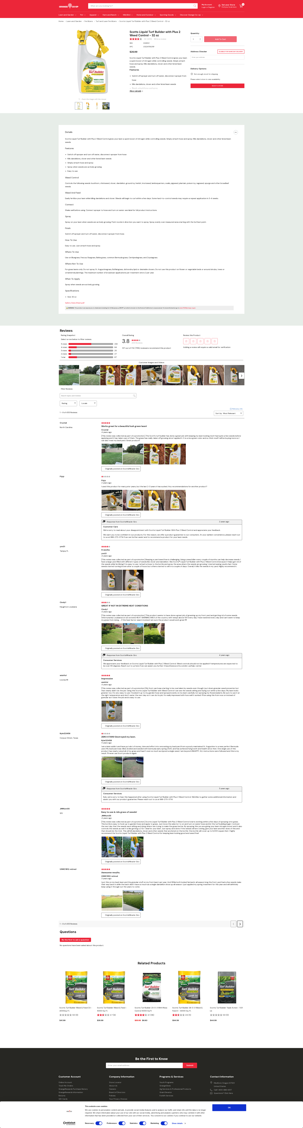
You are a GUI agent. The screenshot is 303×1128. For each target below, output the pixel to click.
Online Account (65, 1082)
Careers (112, 1089)
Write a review (160, 39)
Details (68, 132)
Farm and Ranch (109, 15)
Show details (177, 1123)
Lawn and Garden (66, 15)
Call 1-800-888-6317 (223, 1090)
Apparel (92, 15)
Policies (112, 1095)
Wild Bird (126, 15)
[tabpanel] (76, 1000)
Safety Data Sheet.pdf (74, 303)
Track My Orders (66, 1085)
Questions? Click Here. (223, 1093)
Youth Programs (166, 1082)
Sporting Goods (167, 15)
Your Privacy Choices (118, 1099)
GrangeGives (165, 1085)
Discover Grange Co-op (190, 15)
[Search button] (195, 6)
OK (229, 1108)
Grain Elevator (166, 1092)
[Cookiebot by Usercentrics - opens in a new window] (69, 1123)
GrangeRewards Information (71, 1092)
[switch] (122, 1123)
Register (211, 7)
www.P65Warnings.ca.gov (188, 308)
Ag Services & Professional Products (175, 1089)
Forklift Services (166, 1095)
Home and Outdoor (145, 15)
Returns (62, 1095)
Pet (81, 15)
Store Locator (115, 1082)
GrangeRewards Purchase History (73, 1089)
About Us (113, 1085)
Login (204, 7)
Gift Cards (63, 1099)
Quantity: (195, 33)
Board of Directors (117, 1092)
